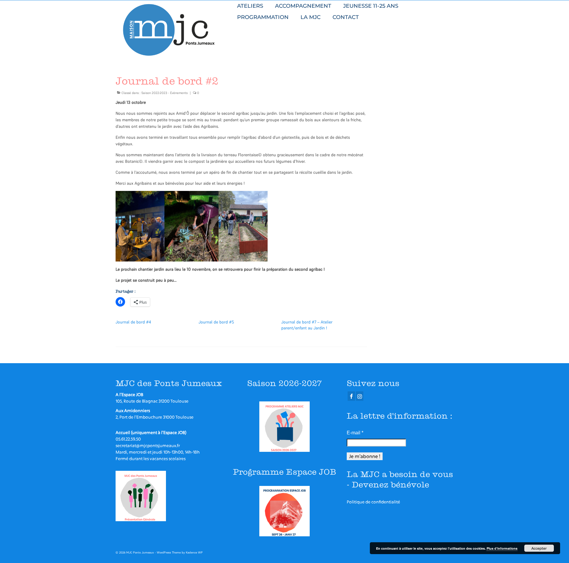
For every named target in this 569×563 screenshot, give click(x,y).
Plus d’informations (502, 548)
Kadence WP (194, 552)
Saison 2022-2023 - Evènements (164, 93)
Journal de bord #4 (133, 322)
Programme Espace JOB (284, 471)
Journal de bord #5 (216, 322)
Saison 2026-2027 (284, 383)
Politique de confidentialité (373, 502)
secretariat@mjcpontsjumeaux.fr (148, 445)
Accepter (539, 548)
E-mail (355, 432)
